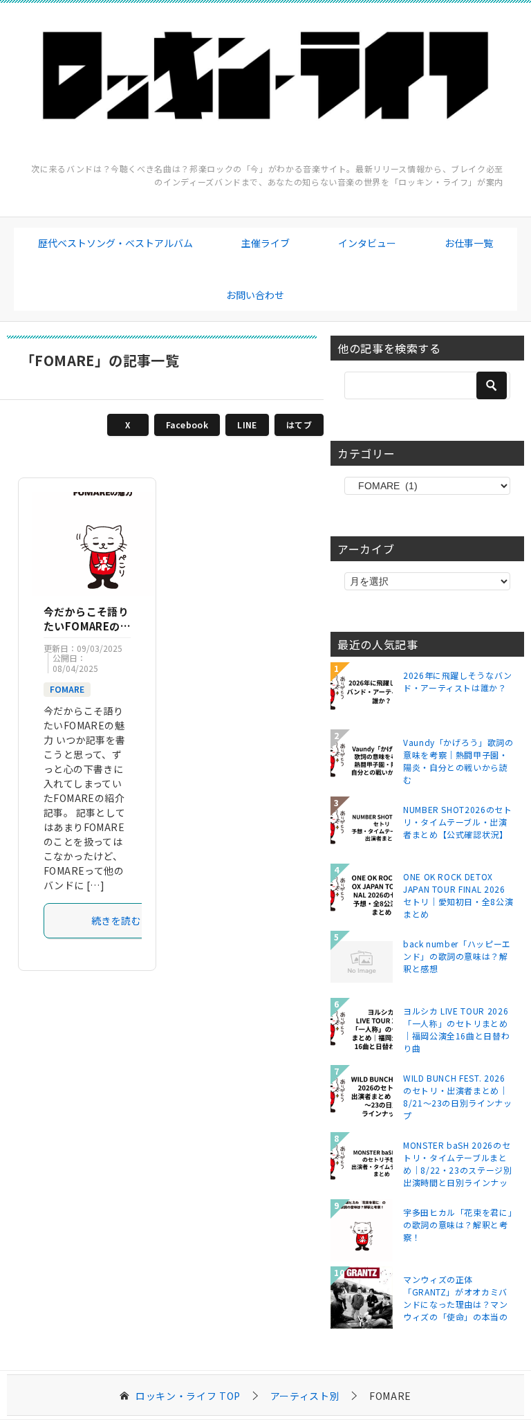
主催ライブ (265, 243)
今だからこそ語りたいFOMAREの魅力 (87, 626)
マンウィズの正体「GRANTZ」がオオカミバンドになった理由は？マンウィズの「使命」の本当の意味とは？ (455, 1297)
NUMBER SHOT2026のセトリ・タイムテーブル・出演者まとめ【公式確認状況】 (457, 821)
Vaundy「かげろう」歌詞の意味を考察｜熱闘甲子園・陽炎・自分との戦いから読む (458, 760)
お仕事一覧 (469, 243)
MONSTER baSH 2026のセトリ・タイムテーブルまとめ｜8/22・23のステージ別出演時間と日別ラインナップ (457, 1163)
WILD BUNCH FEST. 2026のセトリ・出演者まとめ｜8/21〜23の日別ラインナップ (457, 1096)
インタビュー (367, 243)
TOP (188, 1396)
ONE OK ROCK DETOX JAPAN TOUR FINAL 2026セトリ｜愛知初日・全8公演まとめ (458, 895)
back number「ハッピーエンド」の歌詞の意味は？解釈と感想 (457, 956)
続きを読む (116, 920)
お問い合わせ (255, 295)
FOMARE (67, 689)
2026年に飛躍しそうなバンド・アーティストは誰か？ (457, 681)
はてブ (299, 424)
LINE (247, 424)
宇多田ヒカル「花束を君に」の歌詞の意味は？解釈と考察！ (457, 1224)
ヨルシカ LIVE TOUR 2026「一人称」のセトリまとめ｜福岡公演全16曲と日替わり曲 (456, 1029)
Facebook (187, 424)
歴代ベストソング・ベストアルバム (115, 243)
